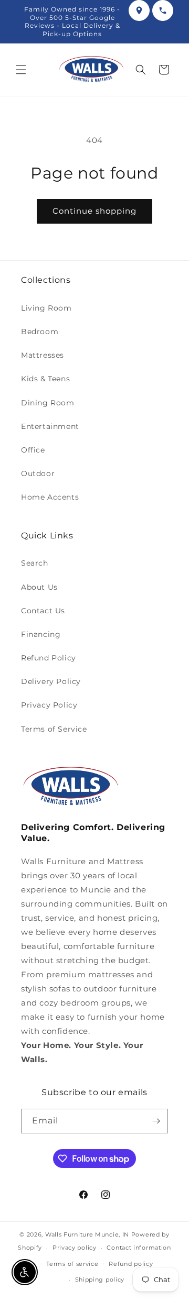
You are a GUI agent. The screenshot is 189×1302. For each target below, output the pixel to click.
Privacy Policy (49, 705)
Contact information (139, 1247)
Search (34, 563)
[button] (21, 69)
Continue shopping (94, 211)
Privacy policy (74, 1247)
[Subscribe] (155, 1121)
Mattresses (42, 355)
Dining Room (48, 402)
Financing (40, 634)
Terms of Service (54, 729)
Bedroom (39, 331)
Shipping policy (100, 1279)
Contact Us (43, 610)
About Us (39, 587)
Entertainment (50, 426)
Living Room (46, 308)
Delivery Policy (51, 681)
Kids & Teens (45, 378)
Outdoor (38, 473)
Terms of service (72, 1263)
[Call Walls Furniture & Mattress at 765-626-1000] (162, 10)
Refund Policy (48, 658)
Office (33, 450)
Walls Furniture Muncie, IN (87, 1234)
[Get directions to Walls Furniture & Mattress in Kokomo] (139, 10)
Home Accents (50, 497)
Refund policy (131, 1263)
